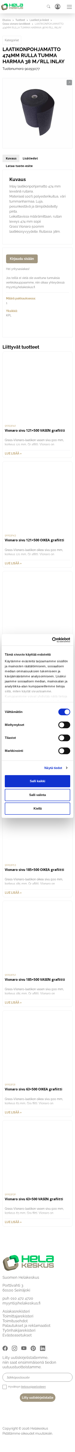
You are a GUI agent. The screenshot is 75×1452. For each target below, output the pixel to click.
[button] (69, 83)
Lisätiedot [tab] (30, 158)
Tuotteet (20, 20)
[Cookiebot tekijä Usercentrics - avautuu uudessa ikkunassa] (53, 640)
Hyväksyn (27, 1386)
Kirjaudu (57, 6)
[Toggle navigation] (69, 7)
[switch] (64, 725)
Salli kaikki (37, 781)
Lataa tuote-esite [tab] (19, 166)
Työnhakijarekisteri (18, 1330)
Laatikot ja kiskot (39, 20)
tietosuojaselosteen (33, 1386)
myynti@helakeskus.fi (21, 1303)
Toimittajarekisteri (17, 1316)
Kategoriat (12, 40)
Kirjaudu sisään (22, 259)
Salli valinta (37, 795)
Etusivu (6, 20)
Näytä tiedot (53, 768)
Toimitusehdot (15, 1321)
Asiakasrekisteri (16, 1311)
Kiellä (38, 808)
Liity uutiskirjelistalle (37, 1397)
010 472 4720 (21, 1298)
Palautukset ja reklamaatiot (26, 1325)
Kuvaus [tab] (11, 158)
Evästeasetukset (17, 1335)
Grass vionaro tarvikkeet (16, 23)
